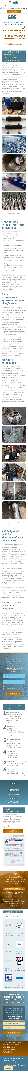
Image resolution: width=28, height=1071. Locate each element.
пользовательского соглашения (12, 690)
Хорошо (8, 1068)
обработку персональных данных (14, 1037)
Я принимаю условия (12, 689)
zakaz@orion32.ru (12, 716)
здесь (7, 93)
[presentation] (4, 826)
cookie (18, 1058)
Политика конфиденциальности (14, 1042)
